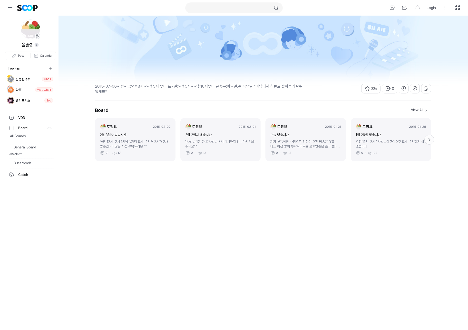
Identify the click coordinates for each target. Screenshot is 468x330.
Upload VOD (392, 8)
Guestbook (22, 163)
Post (21, 55)
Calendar (46, 55)
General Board (24, 147)
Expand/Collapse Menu (10, 7)
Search (276, 8)
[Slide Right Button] (429, 140)
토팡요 (112, 126)
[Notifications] (417, 8)
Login (431, 8)
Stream (405, 8)
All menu (458, 8)
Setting (445, 8)
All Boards (18, 136)
